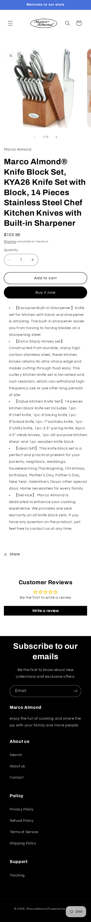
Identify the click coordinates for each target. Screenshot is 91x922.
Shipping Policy (23, 843)
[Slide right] (56, 137)
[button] (10, 23)
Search (16, 755)
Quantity (11, 250)
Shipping (10, 241)
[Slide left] (34, 137)
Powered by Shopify (62, 909)
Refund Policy (21, 821)
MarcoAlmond (36, 909)
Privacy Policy (21, 809)
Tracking (17, 875)
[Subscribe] (75, 691)
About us (17, 766)
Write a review (45, 611)
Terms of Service (24, 832)
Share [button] (15, 554)
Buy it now (45, 292)
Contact (17, 777)
